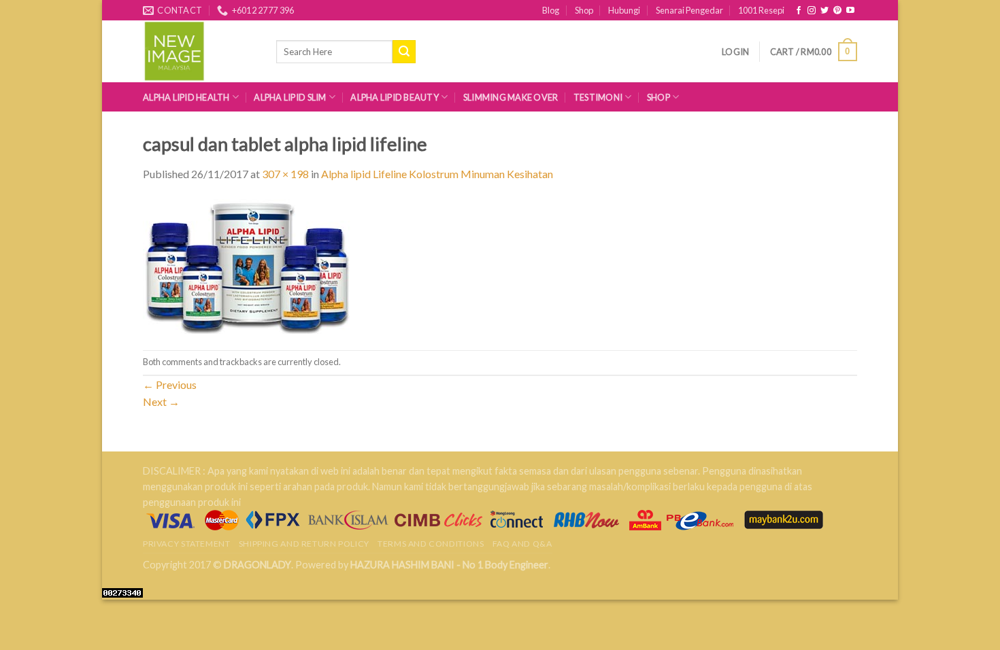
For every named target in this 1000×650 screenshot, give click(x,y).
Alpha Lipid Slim (290, 97)
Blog (550, 10)
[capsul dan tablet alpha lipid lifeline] (247, 264)
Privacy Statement (186, 543)
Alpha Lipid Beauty (394, 97)
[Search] (404, 51)
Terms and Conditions (431, 543)
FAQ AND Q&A (522, 543)
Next (161, 401)
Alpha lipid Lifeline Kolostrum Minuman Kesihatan (437, 173)
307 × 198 (285, 173)
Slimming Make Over (511, 97)
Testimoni (597, 97)
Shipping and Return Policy (304, 543)
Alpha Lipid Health (186, 97)
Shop (584, 10)
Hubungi (624, 10)
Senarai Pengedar (689, 10)
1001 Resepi (761, 10)
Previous (170, 384)
